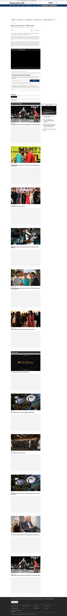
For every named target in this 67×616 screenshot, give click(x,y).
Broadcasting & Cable (20, 27)
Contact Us (46, 608)
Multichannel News (32, 0)
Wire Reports (14, 27)
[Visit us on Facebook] (48, 3)
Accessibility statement (15, 608)
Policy (34, 5)
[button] (55, 2)
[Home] (11, 5)
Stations (18, 5)
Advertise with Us (36, 608)
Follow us (33, 30)
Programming (28, 5)
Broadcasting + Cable (24, 0)
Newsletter (38, 30)
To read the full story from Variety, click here (19, 71)
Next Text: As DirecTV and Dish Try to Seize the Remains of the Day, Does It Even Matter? (49, 125)
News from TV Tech (38, 19)
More (38, 5)
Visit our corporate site (50, 598)
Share (13, 30)
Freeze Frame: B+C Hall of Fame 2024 (50, 130)
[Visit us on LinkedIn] (52, 3)
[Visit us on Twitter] (50, 3)
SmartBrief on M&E (29, 19)
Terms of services (23, 85)
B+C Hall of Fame (20, 19)
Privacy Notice (14, 86)
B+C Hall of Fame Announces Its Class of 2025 (49, 117)
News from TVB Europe (48, 19)
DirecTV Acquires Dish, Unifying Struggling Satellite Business (49, 120)
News (14, 5)
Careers (23, 608)
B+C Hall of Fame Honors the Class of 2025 (49, 113)
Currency (23, 5)
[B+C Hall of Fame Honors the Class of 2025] (49, 110)
